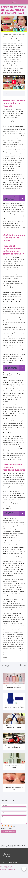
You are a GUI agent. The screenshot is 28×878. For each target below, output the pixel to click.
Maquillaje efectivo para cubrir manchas (21, 665)
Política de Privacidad (6, 866)
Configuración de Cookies (7, 869)
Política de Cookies (5, 867)
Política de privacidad (11, 862)
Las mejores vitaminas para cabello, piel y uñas (7, 665)
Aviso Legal (3, 865)
